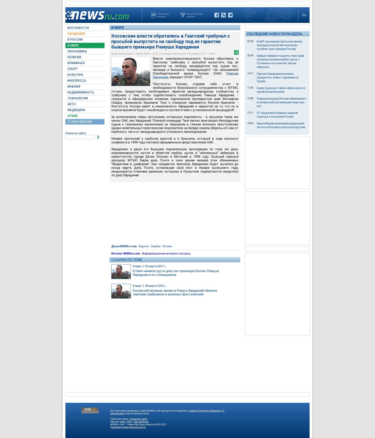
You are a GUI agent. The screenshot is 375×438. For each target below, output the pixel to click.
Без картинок (141, 421)
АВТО (71, 104)
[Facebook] (216, 15)
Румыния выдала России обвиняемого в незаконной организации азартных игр (282, 102)
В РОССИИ (75, 39)
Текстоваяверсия (163, 15)
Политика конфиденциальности (128, 427)
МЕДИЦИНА (76, 110)
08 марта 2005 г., (155, 285)
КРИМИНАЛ (76, 63)
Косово (167, 246)
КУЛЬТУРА (75, 75)
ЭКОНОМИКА (77, 51)
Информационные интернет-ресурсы (166, 253)
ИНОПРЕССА (76, 81)
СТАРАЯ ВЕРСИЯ (79, 122)
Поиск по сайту (75, 133)
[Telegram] (230, 15)
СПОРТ (72, 69)
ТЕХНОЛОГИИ (77, 98)
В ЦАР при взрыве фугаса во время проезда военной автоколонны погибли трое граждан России (279, 45)
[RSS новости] (223, 15)
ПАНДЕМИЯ (76, 34)
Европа (143, 246)
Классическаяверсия (195, 15)
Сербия (155, 246)
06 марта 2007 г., (155, 266)
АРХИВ (72, 116)
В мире (117, 27)
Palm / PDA (126, 421)
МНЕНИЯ (73, 86)
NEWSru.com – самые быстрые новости (132, 424)
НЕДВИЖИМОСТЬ (80, 92)
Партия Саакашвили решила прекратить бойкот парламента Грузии (278, 77)
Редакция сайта (138, 419)
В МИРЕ (73, 45)
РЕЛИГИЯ (74, 57)
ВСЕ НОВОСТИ (78, 28)
